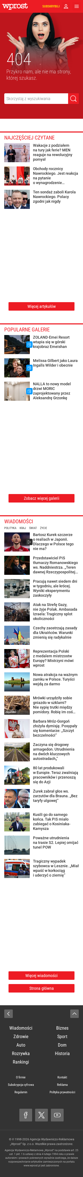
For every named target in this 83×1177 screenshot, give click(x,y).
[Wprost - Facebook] (25, 1115)
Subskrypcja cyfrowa (21, 1085)
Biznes (62, 1028)
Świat (33, 528)
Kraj (23, 528)
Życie (43, 528)
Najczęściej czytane (29, 138)
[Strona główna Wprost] (15, 6)
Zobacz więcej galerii (41, 498)
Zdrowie (20, 1036)
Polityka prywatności (62, 1092)
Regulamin (20, 1092)
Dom (62, 1045)
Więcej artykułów (41, 306)
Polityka (10, 528)
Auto (20, 1045)
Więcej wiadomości (41, 975)
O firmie (21, 1077)
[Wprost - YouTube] (57, 1115)
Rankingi (21, 1062)
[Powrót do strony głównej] (8, 1013)
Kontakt (62, 1077)
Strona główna (41, 988)
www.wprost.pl (32, 1165)
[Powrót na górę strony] (74, 1013)
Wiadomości (18, 521)
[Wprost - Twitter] (41, 1115)
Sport (62, 1036)
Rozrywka (21, 1053)
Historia (62, 1053)
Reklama (62, 1085)
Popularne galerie (27, 330)
